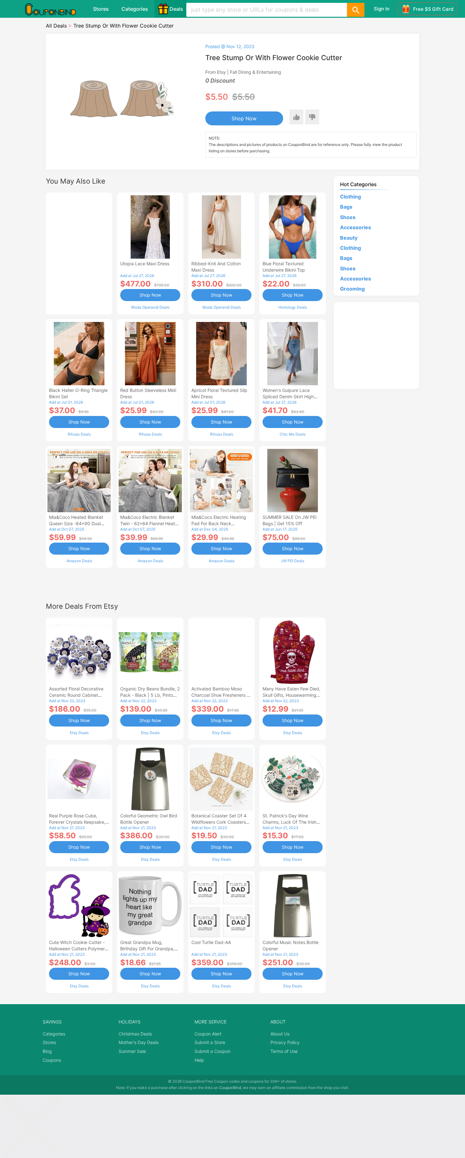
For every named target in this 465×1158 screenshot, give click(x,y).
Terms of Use (284, 1051)
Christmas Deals (135, 1033)
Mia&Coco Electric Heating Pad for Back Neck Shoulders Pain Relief (218, 523)
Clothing (350, 196)
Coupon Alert (208, 1033)
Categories (134, 9)
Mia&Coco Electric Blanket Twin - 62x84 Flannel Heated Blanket (150, 523)
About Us (279, 1033)
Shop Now (244, 118)
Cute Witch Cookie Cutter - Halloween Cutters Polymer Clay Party (77, 949)
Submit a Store (210, 1042)
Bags (346, 207)
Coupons (52, 1060)
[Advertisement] (79, 253)
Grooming (352, 289)
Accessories (355, 227)
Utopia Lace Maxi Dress (144, 263)
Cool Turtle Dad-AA (211, 942)
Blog (47, 1051)
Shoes (348, 217)
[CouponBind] (55, 9)
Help (199, 1060)
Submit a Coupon (212, 1051)
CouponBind (230, 1087)
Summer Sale (132, 1051)
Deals (176, 9)
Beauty (348, 238)
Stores (101, 9)
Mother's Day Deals (138, 1042)
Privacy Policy (285, 1042)
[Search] (355, 10)
